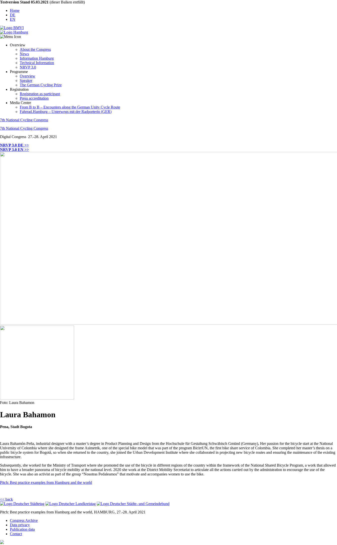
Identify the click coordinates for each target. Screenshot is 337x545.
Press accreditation (34, 98)
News (24, 54)
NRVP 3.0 (28, 67)
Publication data (22, 529)
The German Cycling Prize (41, 85)
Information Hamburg (37, 58)
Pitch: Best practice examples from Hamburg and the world (46, 482)
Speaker (26, 80)
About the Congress (35, 49)
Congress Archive (24, 520)
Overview (27, 76)
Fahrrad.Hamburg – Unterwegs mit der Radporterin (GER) (66, 111)
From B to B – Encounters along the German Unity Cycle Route (70, 107)
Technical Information (37, 63)
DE (12, 15)
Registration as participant (40, 94)
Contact (16, 534)
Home (14, 10)
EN (12, 19)
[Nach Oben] (2, 543)
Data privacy (20, 525)
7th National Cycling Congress (24, 120)
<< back (6, 499)
